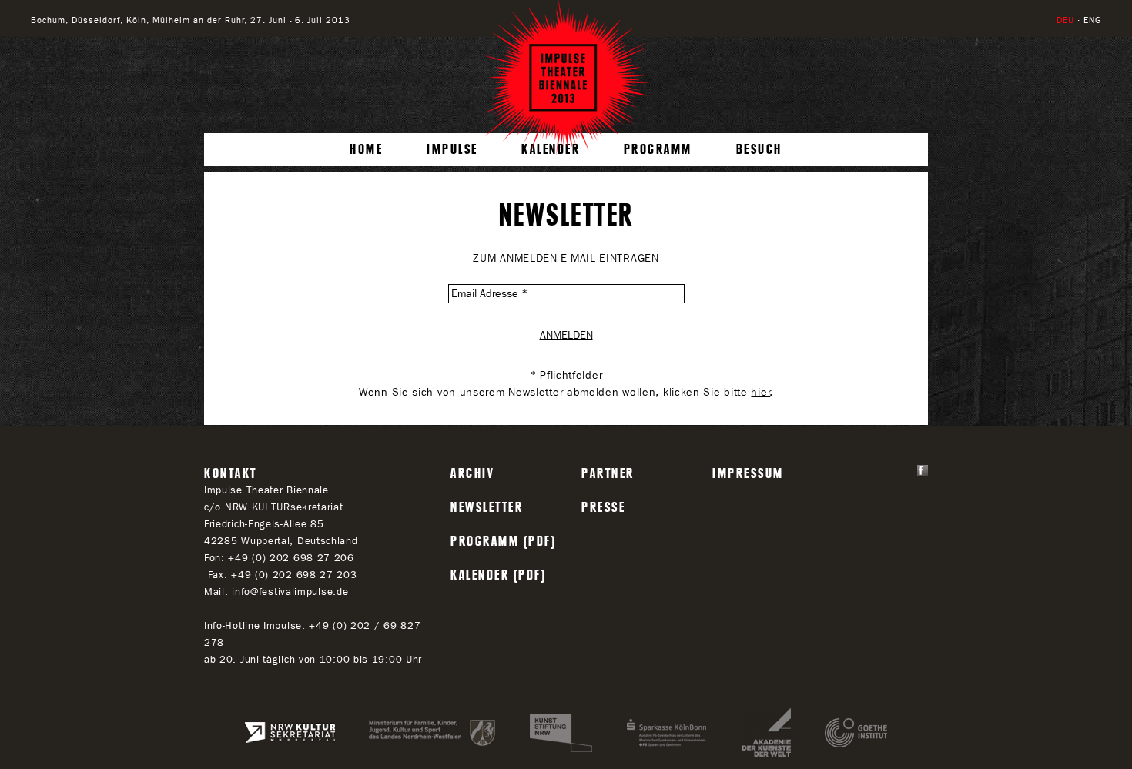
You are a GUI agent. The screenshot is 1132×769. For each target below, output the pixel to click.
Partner (608, 473)
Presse (603, 507)
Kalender (550, 149)
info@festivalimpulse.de (290, 591)
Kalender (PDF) (498, 575)
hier (760, 392)
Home (366, 149)
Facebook (922, 470)
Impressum (748, 473)
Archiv (472, 473)
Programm (658, 149)
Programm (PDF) (503, 541)
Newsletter (486, 507)
